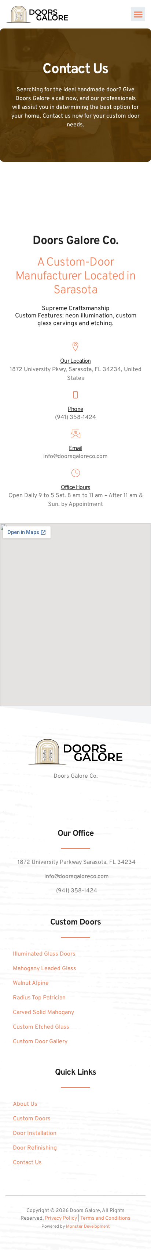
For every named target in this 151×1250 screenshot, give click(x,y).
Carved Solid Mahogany (43, 1012)
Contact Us (27, 1162)
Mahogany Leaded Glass (44, 968)
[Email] (75, 434)
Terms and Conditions (105, 1218)
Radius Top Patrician (39, 998)
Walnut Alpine (31, 983)
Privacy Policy (61, 1218)
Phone (75, 409)
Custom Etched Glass (41, 1027)
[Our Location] (75, 346)
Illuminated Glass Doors (44, 954)
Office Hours (75, 487)
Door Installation (34, 1133)
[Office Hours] (75, 473)
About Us (25, 1104)
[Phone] (75, 395)
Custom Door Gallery (40, 1041)
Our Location (75, 361)
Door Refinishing (35, 1148)
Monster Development (88, 1227)
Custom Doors (32, 1119)
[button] (138, 14)
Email (75, 448)
